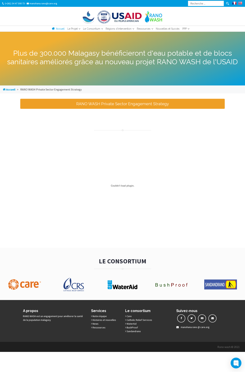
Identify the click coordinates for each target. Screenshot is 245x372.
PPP (184, 28)
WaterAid (131, 323)
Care (129, 316)
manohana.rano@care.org (43, 3)
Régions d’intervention (118, 28)
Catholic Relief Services (139, 320)
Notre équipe (99, 316)
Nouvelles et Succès (168, 28)
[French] (234, 3)
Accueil (60, 28)
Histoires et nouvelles (104, 320)
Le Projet (72, 28)
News (95, 323)
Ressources (143, 28)
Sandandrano (133, 331)
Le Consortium (91, 28)
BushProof (132, 327)
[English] (240, 3)
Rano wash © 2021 (228, 347)
